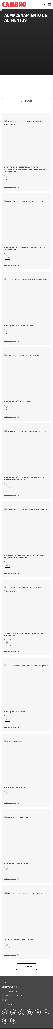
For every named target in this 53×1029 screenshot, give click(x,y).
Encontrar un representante (14, 986)
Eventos (5, 1000)
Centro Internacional (11, 991)
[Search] (43, 4)
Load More (26, 966)
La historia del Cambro (12, 995)
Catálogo (6, 982)
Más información (11, 187)
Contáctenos (7, 1004)
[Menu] (49, 4)
